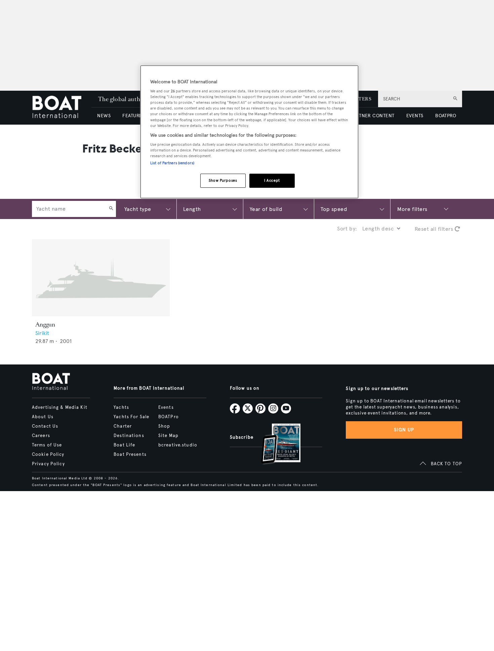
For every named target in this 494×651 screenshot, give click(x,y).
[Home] (61, 108)
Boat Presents (130, 454)
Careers (41, 435)
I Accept (272, 180)
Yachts (121, 407)
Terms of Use (47, 445)
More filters (412, 209)
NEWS (104, 116)
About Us (42, 417)
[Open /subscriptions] (275, 445)
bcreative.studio (177, 445)
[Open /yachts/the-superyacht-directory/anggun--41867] (101, 278)
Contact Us (45, 426)
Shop (164, 426)
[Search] (111, 209)
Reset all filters (435, 229)
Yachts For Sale (131, 417)
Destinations (129, 435)
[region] (249, 132)
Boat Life (124, 445)
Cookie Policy (48, 454)
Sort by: (347, 228)
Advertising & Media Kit (59, 407)
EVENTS (414, 116)
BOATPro (168, 417)
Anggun (45, 324)
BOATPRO (445, 116)
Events (166, 407)
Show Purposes (223, 180)
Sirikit (42, 333)
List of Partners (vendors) (172, 163)
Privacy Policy (48, 464)
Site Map (168, 435)
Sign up (404, 430)
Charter (123, 426)
